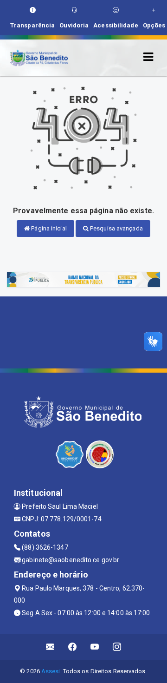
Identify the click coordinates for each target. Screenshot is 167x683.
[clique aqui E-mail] (50, 647)
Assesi (50, 671)
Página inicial (48, 228)
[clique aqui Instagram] (117, 647)
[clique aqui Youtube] (95, 647)
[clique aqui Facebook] (72, 647)
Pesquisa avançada (116, 228)
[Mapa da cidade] (83, 331)
